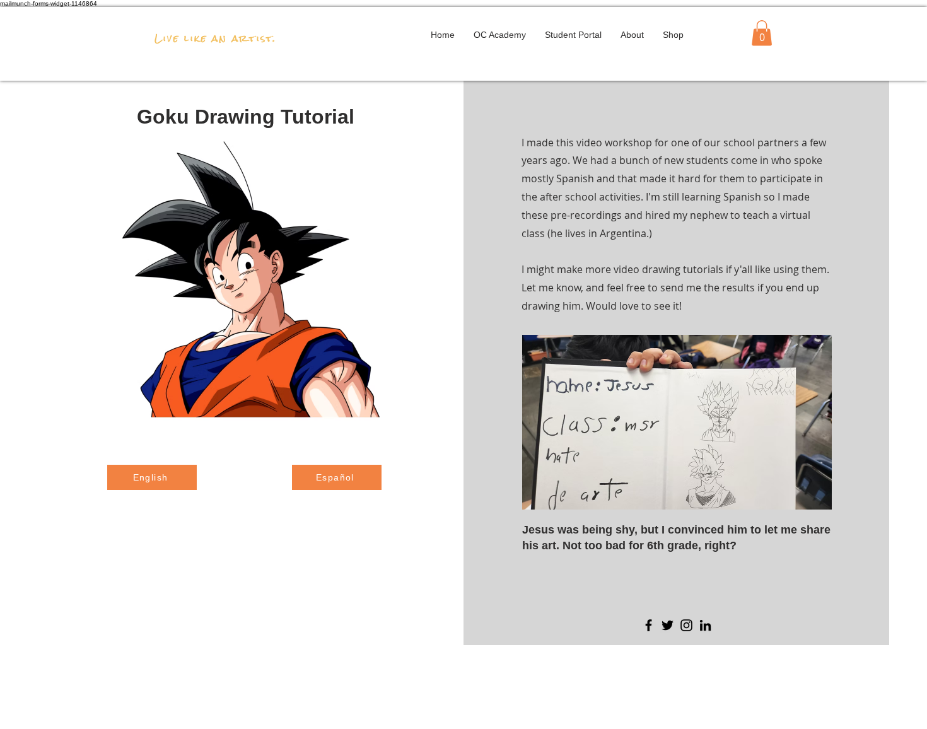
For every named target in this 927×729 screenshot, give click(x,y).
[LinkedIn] (705, 625)
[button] (761, 33)
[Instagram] (686, 625)
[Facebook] (648, 625)
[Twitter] (667, 625)
